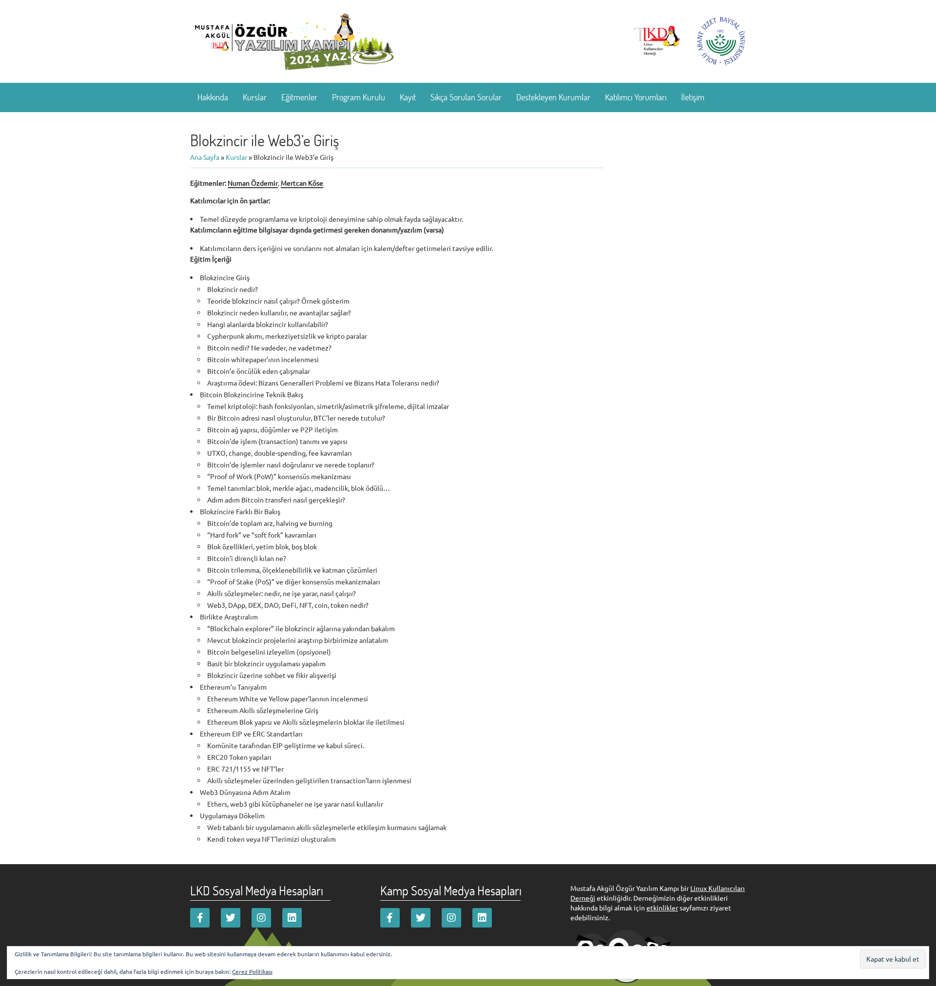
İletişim (692, 97)
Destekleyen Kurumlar (553, 97)
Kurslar (255, 97)
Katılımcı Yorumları (635, 97)
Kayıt (408, 97)
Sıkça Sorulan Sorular (466, 97)
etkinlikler (662, 907)
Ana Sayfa (204, 157)
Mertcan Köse (302, 182)
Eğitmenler (299, 97)
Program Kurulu (358, 97)
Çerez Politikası (252, 971)
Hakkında (212, 97)
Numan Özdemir (253, 182)
